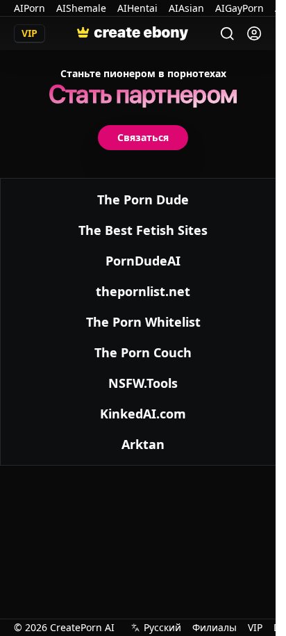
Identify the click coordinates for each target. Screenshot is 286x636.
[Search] (227, 34)
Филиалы (214, 627)
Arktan (143, 444)
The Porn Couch (143, 352)
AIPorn (29, 8)
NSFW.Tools (143, 383)
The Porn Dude (143, 199)
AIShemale (81, 8)
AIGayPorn (239, 8)
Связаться (143, 137)
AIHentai (137, 8)
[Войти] (254, 33)
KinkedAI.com (143, 413)
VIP (255, 627)
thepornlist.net (143, 291)
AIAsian (186, 8)
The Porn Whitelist (143, 321)
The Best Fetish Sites (143, 230)
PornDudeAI (143, 260)
